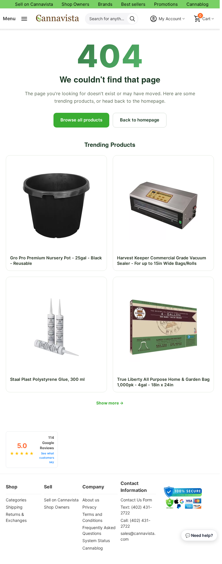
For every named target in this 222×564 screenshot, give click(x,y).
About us (90, 499)
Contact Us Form (136, 499)
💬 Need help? (199, 535)
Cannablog (197, 4)
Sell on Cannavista (34, 4)
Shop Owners (75, 4)
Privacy (89, 507)
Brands (105, 4)
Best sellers (133, 4)
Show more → (109, 402)
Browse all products (81, 120)
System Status (96, 540)
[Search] (132, 19)
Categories (16, 499)
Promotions (166, 4)
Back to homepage (139, 120)
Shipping (14, 507)
